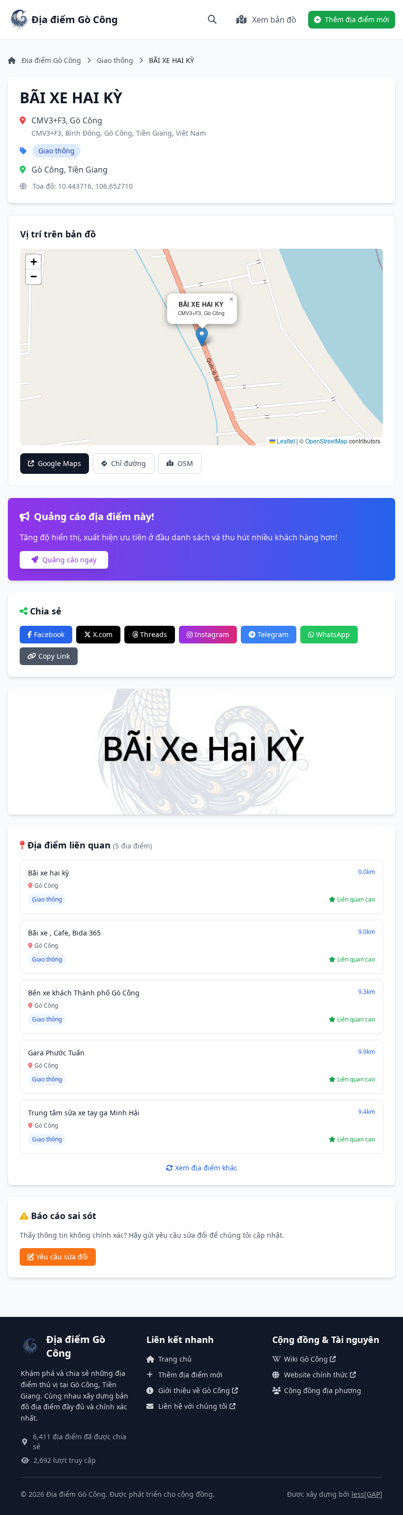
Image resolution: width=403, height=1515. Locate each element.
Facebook (48, 634)
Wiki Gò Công (306, 1359)
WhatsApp (332, 634)
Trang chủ (175, 1359)
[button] (202, 337)
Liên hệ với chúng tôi (193, 1406)
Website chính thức (316, 1374)
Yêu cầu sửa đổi (61, 1256)
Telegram (272, 634)
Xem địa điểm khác (205, 1167)
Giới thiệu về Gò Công (194, 1390)
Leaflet (285, 441)
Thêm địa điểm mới (190, 1374)
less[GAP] (366, 1494)
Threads (152, 634)
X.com (102, 634)
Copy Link (53, 656)
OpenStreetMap (326, 441)
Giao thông (115, 60)
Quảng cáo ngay (68, 559)
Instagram (211, 634)
